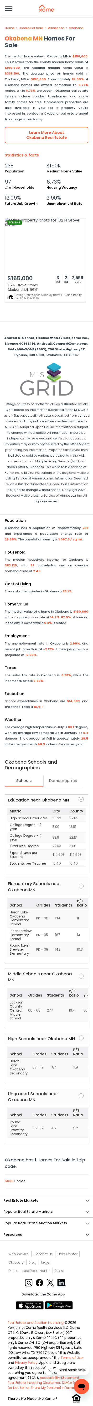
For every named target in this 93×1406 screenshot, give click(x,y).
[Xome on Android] (59, 1305)
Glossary (16, 1262)
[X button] (51, 1282)
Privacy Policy (26, 1362)
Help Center (68, 1254)
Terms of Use (72, 1357)
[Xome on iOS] (30, 1305)
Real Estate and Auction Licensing (35, 1322)
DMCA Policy (72, 1382)
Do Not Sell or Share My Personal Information (45, 1387)
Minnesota (55, 28)
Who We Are (18, 1254)
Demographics (63, 780)
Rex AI (59, 1270)
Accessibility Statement (59, 1377)
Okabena (76, 28)
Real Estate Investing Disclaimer (34, 1382)
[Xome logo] (46, 8)
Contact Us (43, 1254)
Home (9, 28)
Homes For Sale (31, 28)
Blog (32, 1262)
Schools (24, 780)
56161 (9, 1181)
